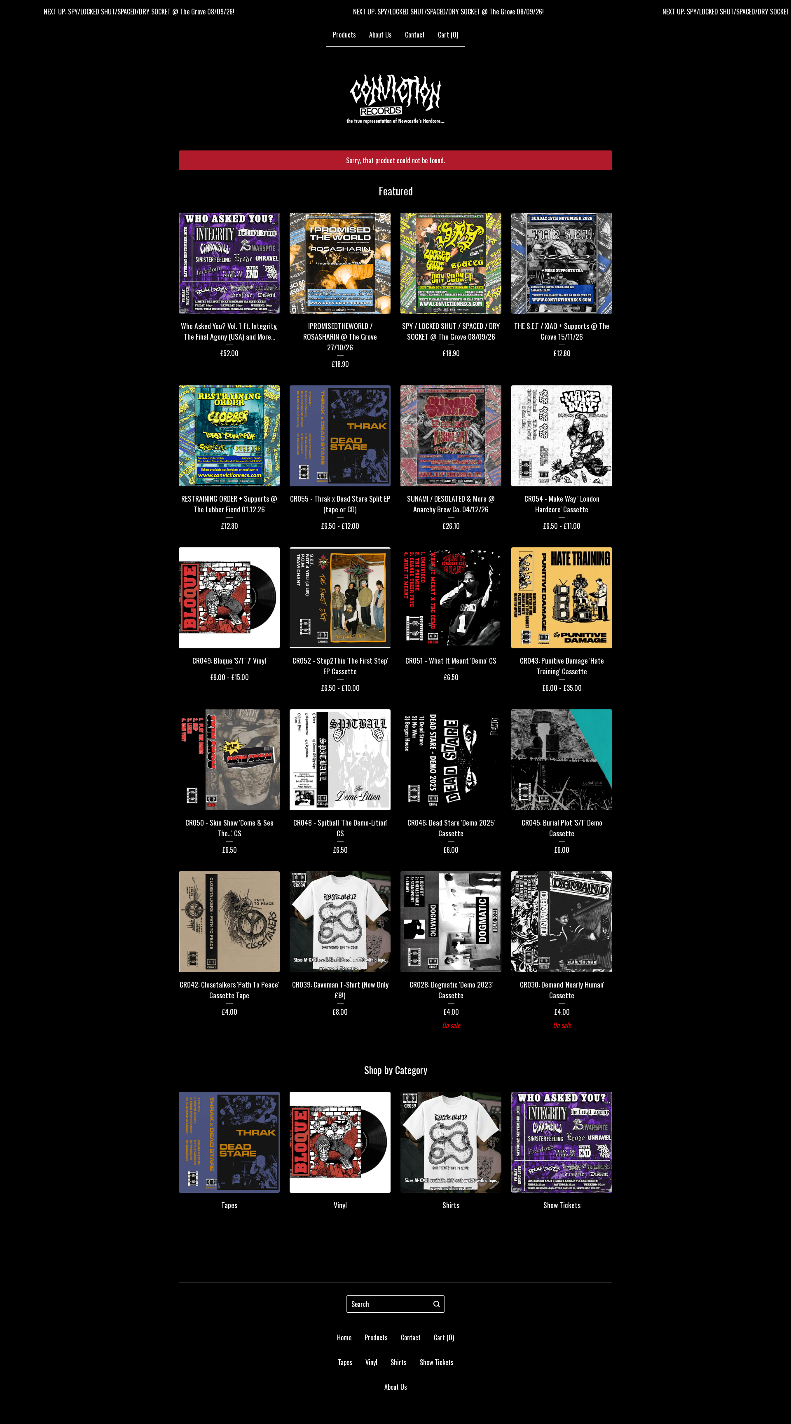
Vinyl (371, 1362)
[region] (395, 11)
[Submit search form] (437, 1304)
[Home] (395, 99)
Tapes (345, 1362)
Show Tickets (437, 1362)
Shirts (399, 1362)
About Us (380, 35)
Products (344, 35)
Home (344, 1337)
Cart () (448, 35)
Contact (415, 35)
